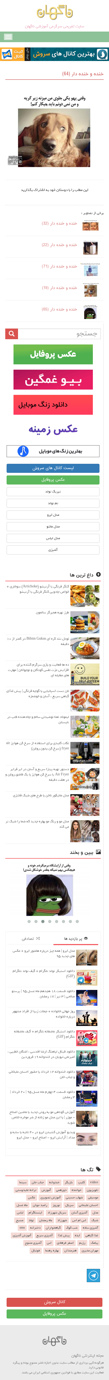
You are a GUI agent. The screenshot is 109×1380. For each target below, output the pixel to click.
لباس (20, 1212)
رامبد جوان (40, 1205)
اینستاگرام (35, 1212)
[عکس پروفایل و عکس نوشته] (53, 354)
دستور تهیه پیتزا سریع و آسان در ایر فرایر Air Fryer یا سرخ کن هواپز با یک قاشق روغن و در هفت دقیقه (37, 774)
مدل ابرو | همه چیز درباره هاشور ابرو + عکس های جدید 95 (44, 953)
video (94, 1182)
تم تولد (53, 503)
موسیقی (93, 1197)
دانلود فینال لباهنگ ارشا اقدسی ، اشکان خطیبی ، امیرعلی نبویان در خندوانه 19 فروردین (41, 1054)
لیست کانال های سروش (53, 468)
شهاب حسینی (74, 1197)
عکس (31, 1197)
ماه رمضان (45, 1220)
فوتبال (35, 1250)
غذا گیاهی (91, 1235)
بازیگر (69, 1182)
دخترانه (35, 1227)
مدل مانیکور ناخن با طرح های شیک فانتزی (41, 795)
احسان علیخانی (88, 1205)
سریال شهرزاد (57, 1212)
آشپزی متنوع (33, 1243)
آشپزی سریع (45, 1235)
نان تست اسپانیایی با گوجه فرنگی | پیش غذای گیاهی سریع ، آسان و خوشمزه (37, 693)
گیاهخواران (53, 1227)
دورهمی (61, 1190)
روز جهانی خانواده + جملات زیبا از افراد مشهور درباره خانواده (43, 1013)
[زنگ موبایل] (53, 405)
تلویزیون (92, 1190)
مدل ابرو (53, 515)
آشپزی (53, 550)
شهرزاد (62, 1220)
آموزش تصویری (50, 1197)
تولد (31, 1220)
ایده (77, 1235)
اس (49, 1243)
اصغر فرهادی (65, 1243)
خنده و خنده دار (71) (59, 266)
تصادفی (29, 939)
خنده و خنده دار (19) (59, 288)
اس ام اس (79, 1220)
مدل (95, 1212)
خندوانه (54, 1182)
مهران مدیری (90, 1250)
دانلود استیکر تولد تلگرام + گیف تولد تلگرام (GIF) (44, 973)
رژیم (82, 1243)
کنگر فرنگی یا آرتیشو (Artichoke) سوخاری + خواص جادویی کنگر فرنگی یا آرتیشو (38, 589)
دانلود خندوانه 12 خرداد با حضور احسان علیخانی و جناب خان (42, 1074)
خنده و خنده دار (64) (83, 74)
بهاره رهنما (52, 1250)
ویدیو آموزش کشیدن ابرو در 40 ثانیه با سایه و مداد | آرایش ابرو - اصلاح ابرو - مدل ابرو (42, 1134)
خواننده (76, 1190)
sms (22, 1227)
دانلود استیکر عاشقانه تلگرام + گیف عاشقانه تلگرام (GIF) (44, 1034)
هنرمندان (70, 1250)
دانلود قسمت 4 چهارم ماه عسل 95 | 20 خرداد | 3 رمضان (42, 1094)
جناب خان (38, 1182)
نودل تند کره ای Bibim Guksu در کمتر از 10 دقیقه (38, 641)
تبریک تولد (53, 491)
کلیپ (81, 1182)
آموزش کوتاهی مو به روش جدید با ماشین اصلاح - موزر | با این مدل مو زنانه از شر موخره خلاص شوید (42, 1117)
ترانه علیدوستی (26, 1190)
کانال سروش (54, 1302)
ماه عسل (22, 1205)
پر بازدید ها (74, 939)
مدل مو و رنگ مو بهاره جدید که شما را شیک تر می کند (37, 824)
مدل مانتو (53, 526)
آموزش (46, 1190)
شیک (95, 1220)
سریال (69, 1205)
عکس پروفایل (53, 480)
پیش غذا (64, 1235)
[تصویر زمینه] (53, 430)
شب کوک (72, 1227)
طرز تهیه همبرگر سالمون (52, 612)
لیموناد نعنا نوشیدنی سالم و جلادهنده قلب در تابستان (38, 719)
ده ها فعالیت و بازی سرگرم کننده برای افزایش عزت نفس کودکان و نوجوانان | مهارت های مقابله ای (38, 670)
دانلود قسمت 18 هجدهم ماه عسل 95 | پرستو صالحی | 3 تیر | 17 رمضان (43, 993)
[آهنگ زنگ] (53, 451)
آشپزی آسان (79, 1212)
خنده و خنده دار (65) (59, 309)
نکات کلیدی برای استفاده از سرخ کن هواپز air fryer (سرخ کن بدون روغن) (37, 745)
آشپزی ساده (90, 1227)
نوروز (56, 1205)
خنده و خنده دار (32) (59, 223)
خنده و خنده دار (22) (59, 245)
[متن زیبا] (53, 380)
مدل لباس (53, 538)
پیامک (94, 1243)
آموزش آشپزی (22, 1235)
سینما (22, 1182)
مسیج (19, 1220)
